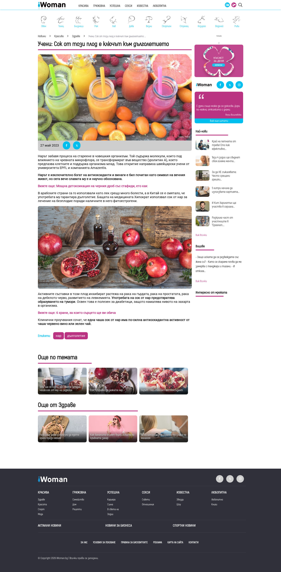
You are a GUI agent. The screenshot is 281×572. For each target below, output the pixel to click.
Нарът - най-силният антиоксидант (162, 390)
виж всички (201, 235)
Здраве (41, 499)
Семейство (78, 499)
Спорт (41, 509)
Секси (128, 6)
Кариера (111, 499)
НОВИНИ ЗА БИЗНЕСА (118, 525)
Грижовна (99, 6)
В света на (113, 509)
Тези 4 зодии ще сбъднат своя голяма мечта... (226, 159)
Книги (214, 504)
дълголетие (76, 336)
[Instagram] (239, 85)
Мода (40, 514)
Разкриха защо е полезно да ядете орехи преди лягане (59, 436)
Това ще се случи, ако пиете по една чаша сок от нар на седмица (60, 388)
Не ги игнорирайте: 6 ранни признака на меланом (163, 436)
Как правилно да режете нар (106, 390)
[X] (229, 85)
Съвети (146, 499)
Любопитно (217, 499)
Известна (142, 6)
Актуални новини (49, 525)
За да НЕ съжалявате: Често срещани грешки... (224, 175)
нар (58, 336)
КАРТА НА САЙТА (175, 542)
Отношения (148, 504)
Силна (110, 504)
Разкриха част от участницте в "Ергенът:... (222, 221)
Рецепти (77, 509)
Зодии (110, 514)
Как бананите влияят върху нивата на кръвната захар (112, 436)
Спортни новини (184, 525)
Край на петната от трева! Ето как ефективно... (224, 145)
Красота (42, 504)
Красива (83, 6)
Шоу (179, 504)
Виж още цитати (219, 121)
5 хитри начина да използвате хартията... (225, 190)
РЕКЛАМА (157, 542)
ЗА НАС (84, 542)
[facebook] (220, 85)
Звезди (180, 499)
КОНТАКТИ (194, 542)
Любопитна (159, 6)
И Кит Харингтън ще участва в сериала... (224, 205)
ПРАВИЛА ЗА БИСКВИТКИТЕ (134, 542)
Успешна (115, 6)
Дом (74, 504)
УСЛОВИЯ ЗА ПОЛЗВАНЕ (104, 542)
